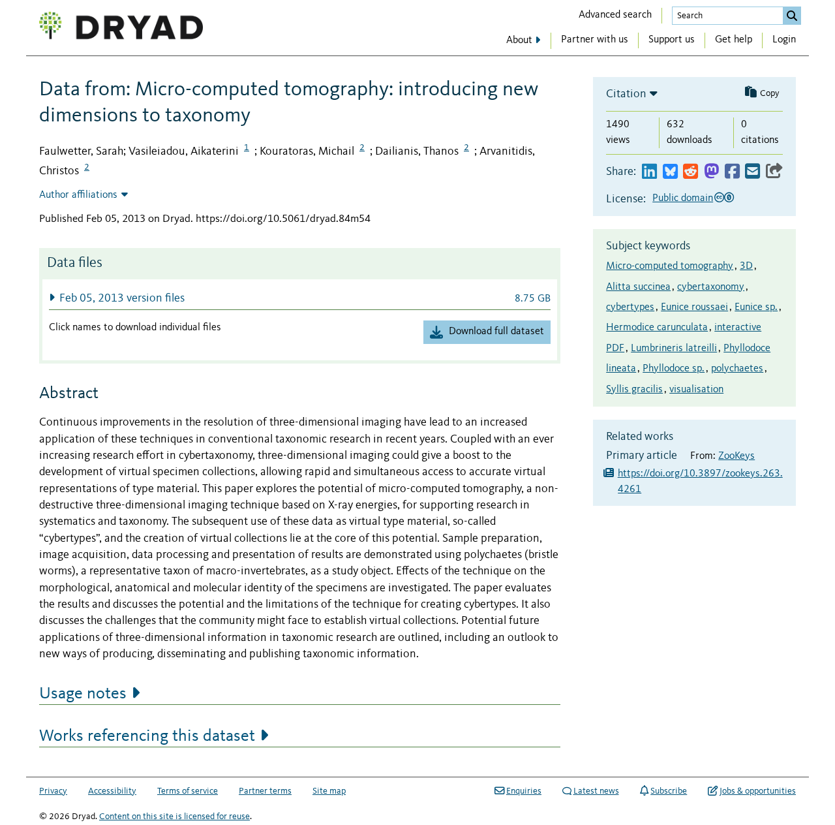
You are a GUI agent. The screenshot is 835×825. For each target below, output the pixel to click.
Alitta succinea (638, 287)
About (519, 40)
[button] (300, 298)
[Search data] (792, 16)
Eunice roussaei (694, 307)
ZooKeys (736, 456)
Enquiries (523, 791)
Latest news (596, 791)
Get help (733, 40)
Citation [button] (626, 94)
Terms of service (187, 791)
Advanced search (615, 15)
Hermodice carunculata (657, 327)
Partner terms (265, 791)
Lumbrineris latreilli (674, 348)
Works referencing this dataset (147, 736)
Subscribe (668, 791)
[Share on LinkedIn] (649, 172)
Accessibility (112, 791)
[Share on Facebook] (732, 172)
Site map (329, 791)
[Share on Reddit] (690, 172)
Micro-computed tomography (669, 266)
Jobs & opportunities (758, 791)
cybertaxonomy (710, 287)
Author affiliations (78, 195)
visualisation (696, 389)
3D (746, 266)
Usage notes (83, 693)
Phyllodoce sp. (674, 369)
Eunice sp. (756, 307)
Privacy (53, 791)
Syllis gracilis (634, 389)
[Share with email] (752, 172)
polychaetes (737, 369)
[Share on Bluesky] (670, 172)
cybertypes (630, 307)
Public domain (682, 198)
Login (784, 40)
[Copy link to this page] (774, 172)
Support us (671, 40)
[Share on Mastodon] (711, 172)
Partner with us (594, 40)
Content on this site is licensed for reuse (174, 816)
